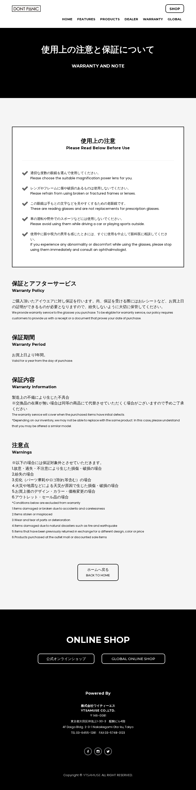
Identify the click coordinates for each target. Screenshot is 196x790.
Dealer (131, 19)
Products (110, 19)
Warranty (153, 19)
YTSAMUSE (92, 775)
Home (67, 19)
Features (86, 19)
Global (175, 19)
